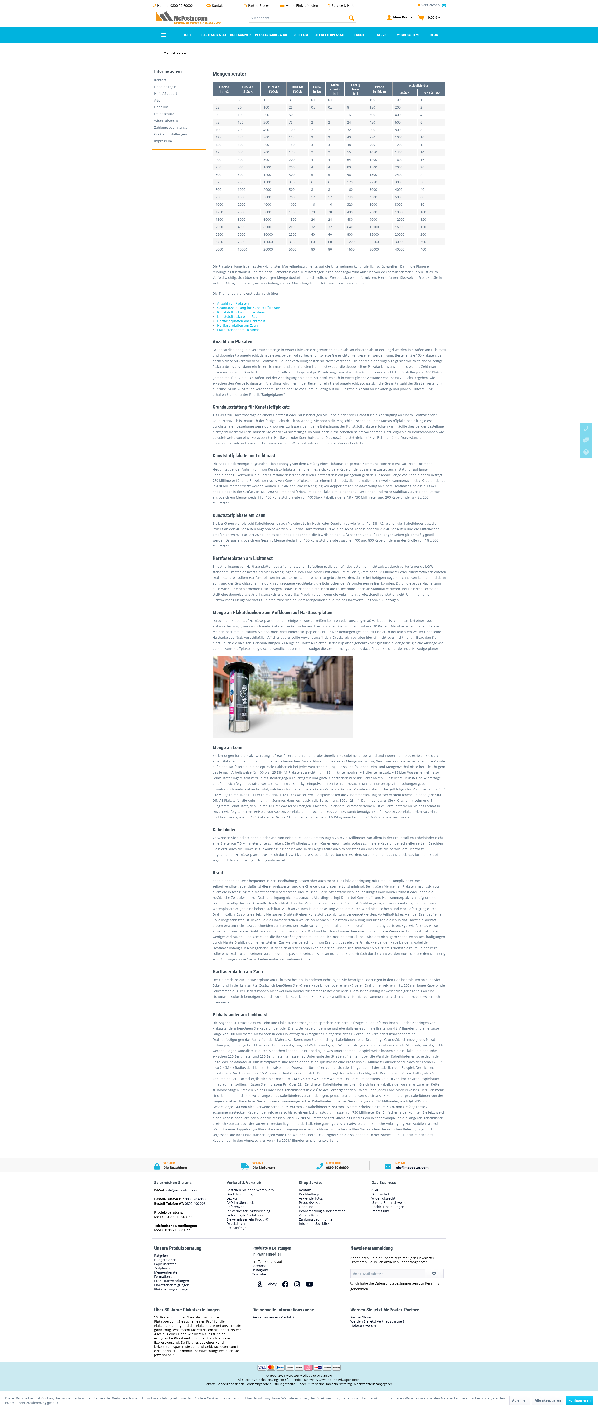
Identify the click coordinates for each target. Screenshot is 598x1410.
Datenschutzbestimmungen (396, 1283)
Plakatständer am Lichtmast (239, 330)
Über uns (161, 107)
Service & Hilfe (343, 5)
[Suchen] (351, 18)
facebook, (259, 1266)
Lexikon (232, 1198)
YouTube (259, 1274)
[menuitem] (302, 18)
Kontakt (218, 5)
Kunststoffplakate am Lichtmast (242, 312)
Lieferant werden (363, 1326)
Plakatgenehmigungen (171, 1285)
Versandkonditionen (315, 1215)
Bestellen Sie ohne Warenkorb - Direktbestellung (251, 1192)
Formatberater (165, 1277)
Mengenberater (166, 1272)
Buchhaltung (309, 1194)
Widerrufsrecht (166, 120)
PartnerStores (259, 5)
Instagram (260, 1270)
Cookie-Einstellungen (170, 134)
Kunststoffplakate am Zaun (238, 316)
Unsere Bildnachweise (388, 1203)
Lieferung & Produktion (245, 1215)
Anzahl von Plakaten (233, 303)
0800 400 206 (195, 1203)
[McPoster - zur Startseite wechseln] (165, 17)
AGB (157, 100)
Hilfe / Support (165, 93)
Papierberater (165, 1264)
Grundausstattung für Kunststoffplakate (248, 307)
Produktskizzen (311, 1203)
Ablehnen (519, 1400)
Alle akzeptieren (548, 1400)
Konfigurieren (579, 1400)
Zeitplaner (162, 1268)
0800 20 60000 (195, 1199)
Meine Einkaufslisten (301, 5)
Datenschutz (164, 114)
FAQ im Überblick (240, 1203)
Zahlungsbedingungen (172, 127)
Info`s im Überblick (314, 1224)
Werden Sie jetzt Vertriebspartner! (377, 1321)
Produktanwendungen (171, 1281)
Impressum (163, 141)
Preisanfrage (236, 1228)
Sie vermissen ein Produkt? (248, 1219)
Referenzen (236, 1207)
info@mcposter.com (412, 1167)
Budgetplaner (165, 1260)
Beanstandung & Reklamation (322, 1211)
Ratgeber (161, 1256)
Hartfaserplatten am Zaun (237, 325)
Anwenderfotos (311, 1198)
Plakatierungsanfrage (171, 1289)
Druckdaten (236, 1224)
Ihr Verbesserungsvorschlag (248, 1211)
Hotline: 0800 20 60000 (175, 5)
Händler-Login (165, 87)
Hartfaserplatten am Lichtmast (241, 321)
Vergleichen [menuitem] (433, 4)
